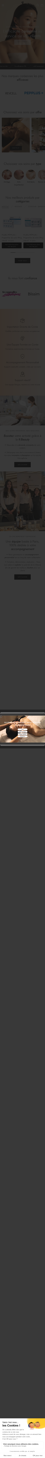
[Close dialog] (1, 716)
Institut (22, 729)
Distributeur (22, 736)
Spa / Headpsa (22, 731)
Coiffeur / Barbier (22, 734)
